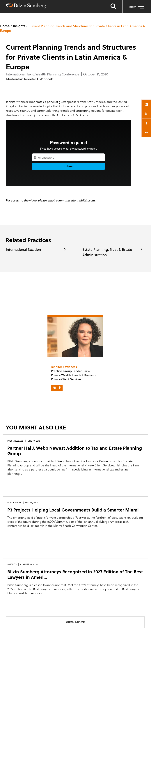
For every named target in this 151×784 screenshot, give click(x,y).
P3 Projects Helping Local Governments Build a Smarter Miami (73, 510)
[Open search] (113, 6)
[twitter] (146, 113)
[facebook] (146, 123)
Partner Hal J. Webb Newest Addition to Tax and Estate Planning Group (74, 451)
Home (5, 25)
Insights (19, 25)
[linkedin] (146, 104)
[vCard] (60, 388)
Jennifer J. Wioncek (38, 78)
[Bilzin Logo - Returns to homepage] (26, 6)
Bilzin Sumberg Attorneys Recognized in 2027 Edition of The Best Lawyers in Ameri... (75, 574)
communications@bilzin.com (75, 200)
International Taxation (23, 249)
